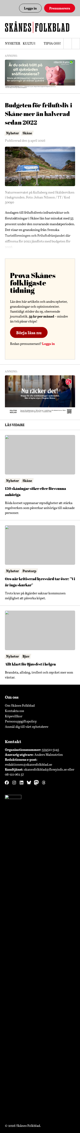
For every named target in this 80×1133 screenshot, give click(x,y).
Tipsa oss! (52, 43)
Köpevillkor (13, 716)
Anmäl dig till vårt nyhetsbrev (26, 726)
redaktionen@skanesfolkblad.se (28, 764)
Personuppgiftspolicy (21, 721)
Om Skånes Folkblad (20, 705)
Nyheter (12, 43)
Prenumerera (59, 8)
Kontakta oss (14, 711)
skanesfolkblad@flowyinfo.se (45, 769)
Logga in (30, 8)
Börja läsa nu (29, 332)
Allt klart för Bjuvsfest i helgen (30, 664)
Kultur (29, 43)
